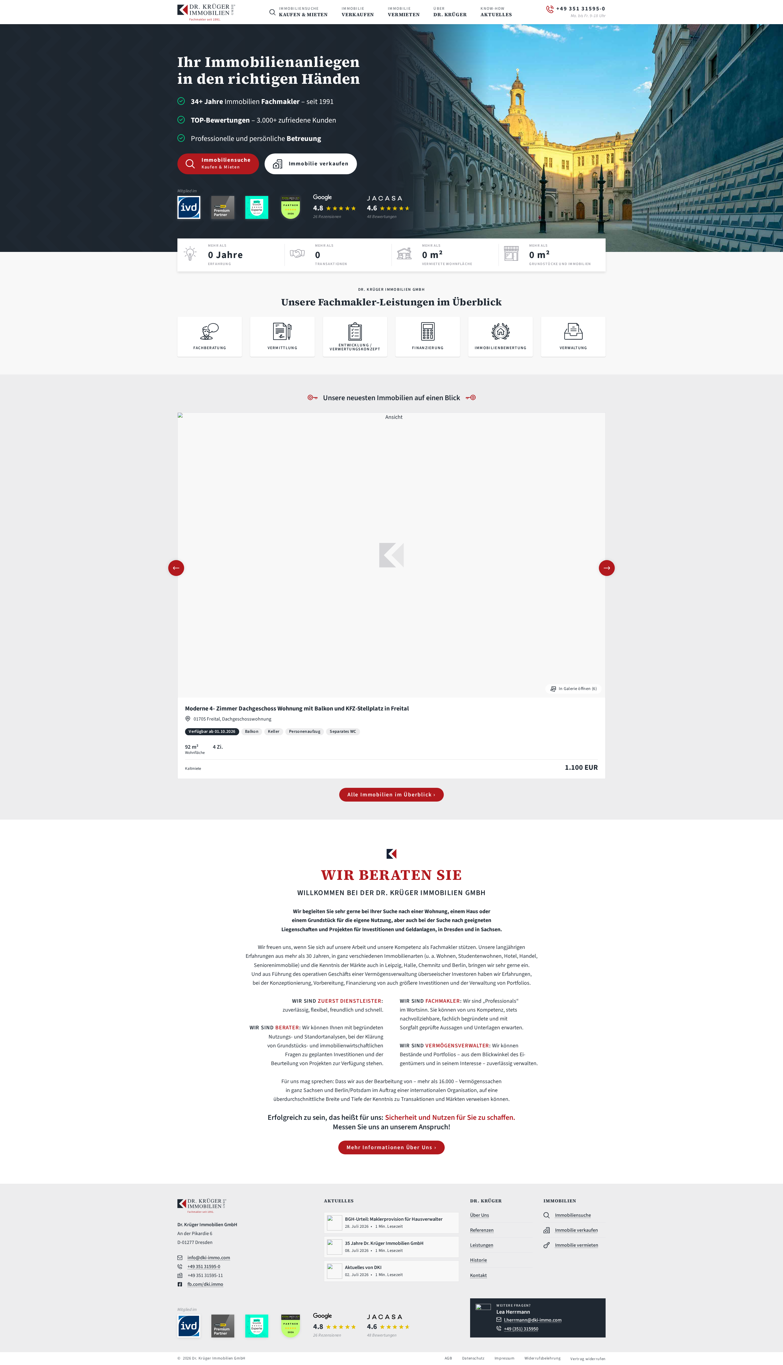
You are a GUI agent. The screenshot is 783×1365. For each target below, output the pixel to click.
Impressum (505, 1358)
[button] (176, 568)
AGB (448, 1358)
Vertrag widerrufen (588, 1359)
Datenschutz (473, 1358)
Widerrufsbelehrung (543, 1358)
